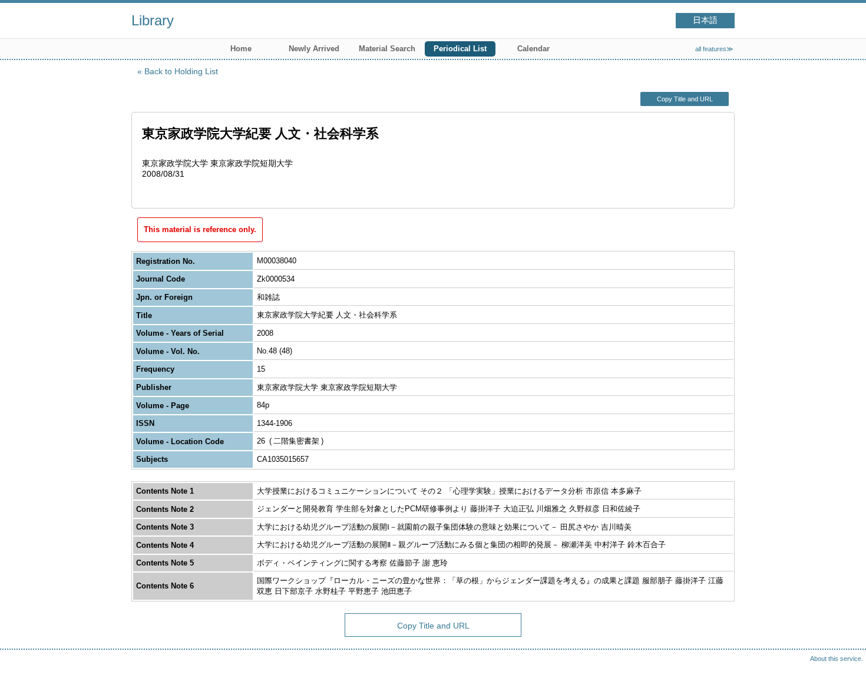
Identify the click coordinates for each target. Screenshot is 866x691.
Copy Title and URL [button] (685, 99)
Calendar (533, 48)
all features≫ (714, 48)
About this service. (836, 658)
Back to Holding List (181, 71)
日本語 (705, 20)
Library (152, 20)
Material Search (387, 48)
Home (241, 48)
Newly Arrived (314, 48)
